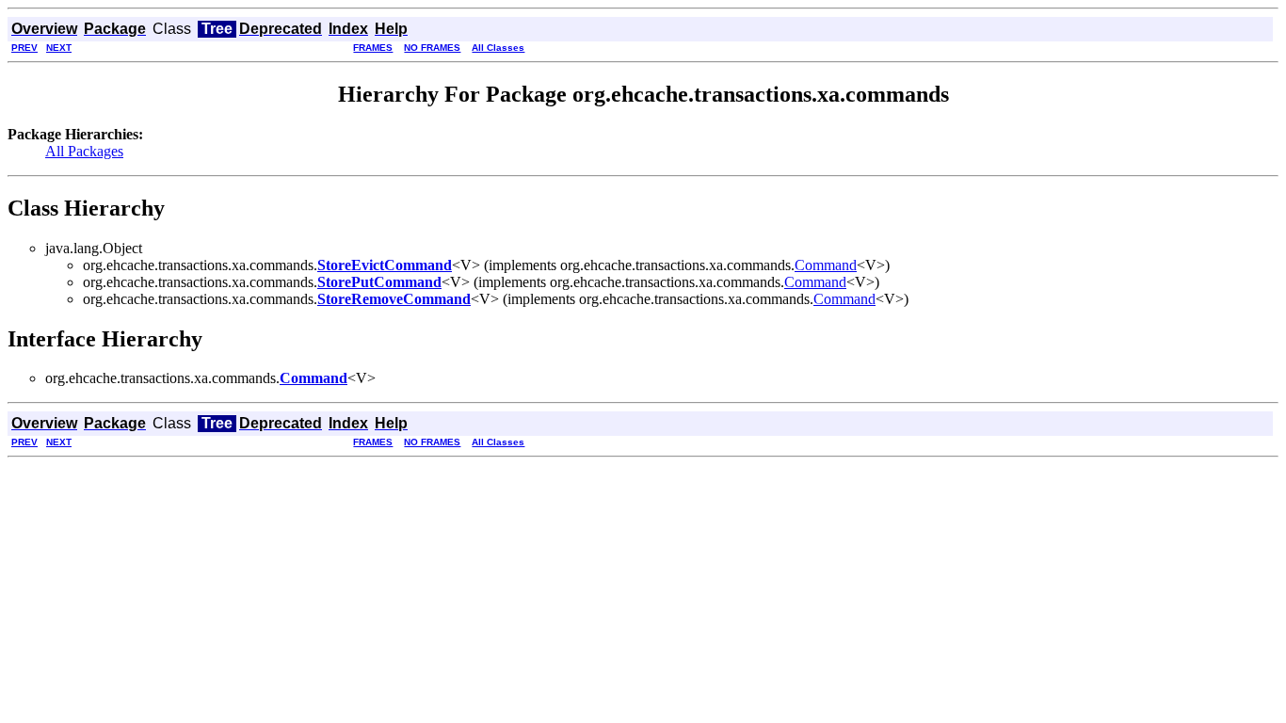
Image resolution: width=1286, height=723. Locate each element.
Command (826, 265)
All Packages (84, 151)
